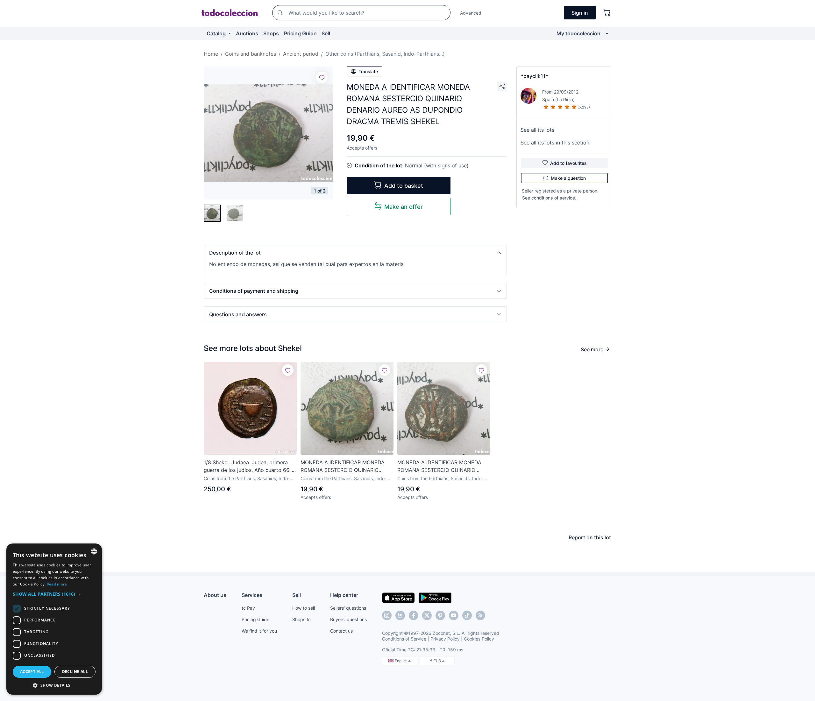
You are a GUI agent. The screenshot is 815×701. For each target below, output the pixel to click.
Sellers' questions (348, 608)
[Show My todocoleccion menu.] (607, 33)
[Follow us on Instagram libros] (400, 615)
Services (252, 595)
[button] (355, 252)
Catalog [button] (217, 33)
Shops (271, 33)
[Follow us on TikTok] (467, 615)
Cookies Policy (479, 638)
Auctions (247, 33)
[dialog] (54, 619)
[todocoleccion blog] (480, 615)
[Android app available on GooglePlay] (435, 597)
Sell (326, 33)
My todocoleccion (578, 33)
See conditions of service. (549, 197)
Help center (344, 595)
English (401, 660)
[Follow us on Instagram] (387, 615)
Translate (368, 71)
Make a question (568, 178)
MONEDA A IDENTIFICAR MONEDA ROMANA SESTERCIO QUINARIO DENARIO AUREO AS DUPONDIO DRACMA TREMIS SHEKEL (343, 466)
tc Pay (248, 608)
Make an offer (403, 206)
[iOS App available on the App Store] (398, 597)
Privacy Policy (445, 638)
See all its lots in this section (555, 142)
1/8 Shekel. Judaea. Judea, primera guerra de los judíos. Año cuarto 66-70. (248, 466)
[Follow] (322, 77)
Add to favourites (568, 163)
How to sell (303, 608)
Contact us (341, 631)
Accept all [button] (32, 671)
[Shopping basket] (607, 13)
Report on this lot (590, 537)
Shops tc (301, 619)
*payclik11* (534, 76)
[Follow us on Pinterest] (440, 615)
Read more (57, 584)
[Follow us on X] (427, 615)
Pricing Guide (300, 33)
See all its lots (537, 130)
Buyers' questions (348, 619)
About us (215, 595)
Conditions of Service (404, 638)
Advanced (470, 13)
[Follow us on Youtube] (453, 615)
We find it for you (259, 631)
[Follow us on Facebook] (413, 615)
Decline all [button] (75, 671)
